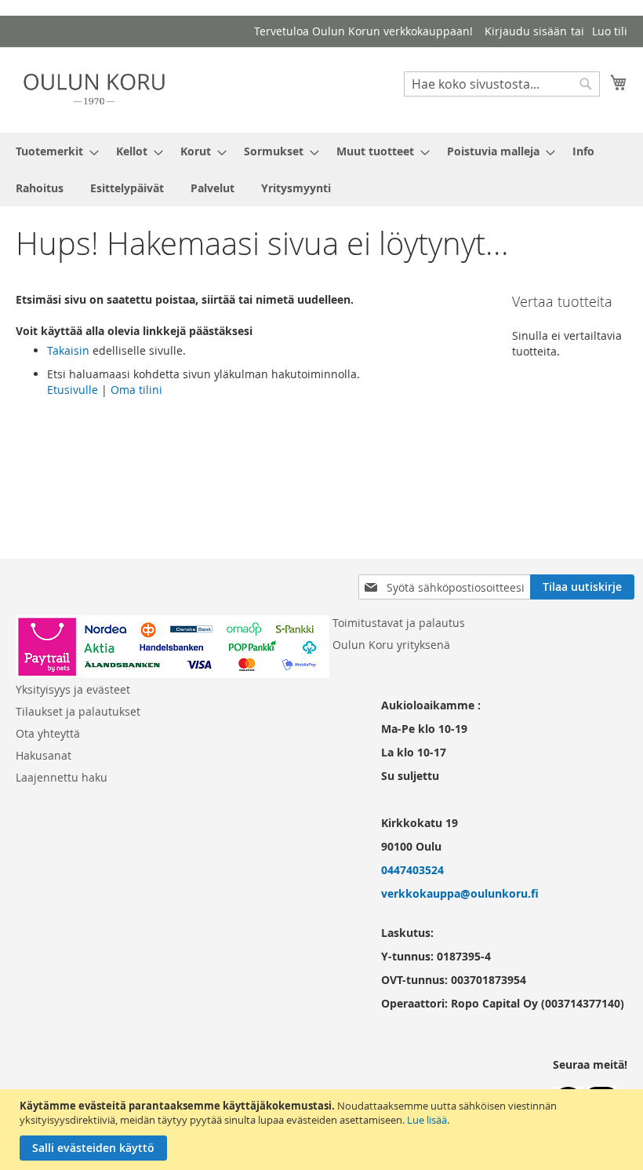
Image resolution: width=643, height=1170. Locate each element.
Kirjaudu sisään (526, 31)
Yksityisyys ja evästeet (73, 689)
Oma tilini (136, 389)
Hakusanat (43, 755)
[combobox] (502, 84)
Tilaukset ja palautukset (78, 711)
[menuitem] (52, 151)
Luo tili (609, 31)
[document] (323, 1130)
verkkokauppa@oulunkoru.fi (460, 893)
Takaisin (68, 350)
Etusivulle (72, 389)
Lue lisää (427, 1120)
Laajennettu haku (61, 777)
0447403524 (412, 869)
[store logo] (94, 89)
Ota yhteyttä (48, 733)
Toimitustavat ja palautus (398, 622)
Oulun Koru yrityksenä (391, 644)
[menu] (321, 169)
